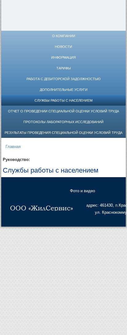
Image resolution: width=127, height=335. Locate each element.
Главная (13, 146)
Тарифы (63, 68)
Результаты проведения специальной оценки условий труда (63, 132)
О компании (63, 36)
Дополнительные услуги (64, 90)
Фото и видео (82, 191)
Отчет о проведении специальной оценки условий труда (63, 111)
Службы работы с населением (63, 100)
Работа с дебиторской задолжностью (63, 79)
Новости (63, 47)
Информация (63, 57)
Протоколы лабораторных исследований (63, 122)
